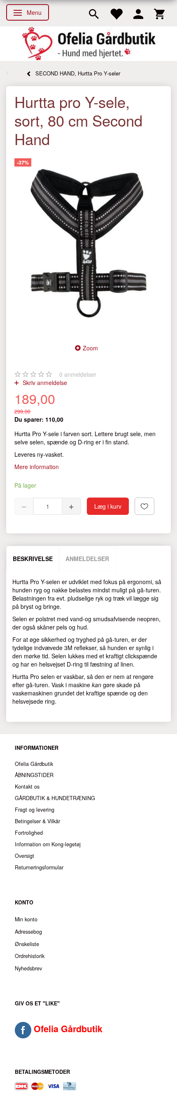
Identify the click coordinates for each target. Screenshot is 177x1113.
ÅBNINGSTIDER (34, 775)
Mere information (36, 467)
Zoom (90, 348)
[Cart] (159, 13)
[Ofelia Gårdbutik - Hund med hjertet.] (88, 43)
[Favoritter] (116, 13)
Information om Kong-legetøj (48, 844)
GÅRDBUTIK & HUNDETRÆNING (55, 798)
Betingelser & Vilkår (37, 821)
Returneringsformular (39, 867)
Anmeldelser (87, 558)
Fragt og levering (34, 809)
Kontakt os (27, 786)
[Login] (138, 13)
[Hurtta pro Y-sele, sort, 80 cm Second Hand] (88, 243)
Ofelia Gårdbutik (34, 764)
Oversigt (24, 855)
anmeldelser (77, 374)
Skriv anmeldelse (44, 382)
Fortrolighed (29, 832)
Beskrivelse (33, 558)
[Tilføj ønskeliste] (144, 506)
